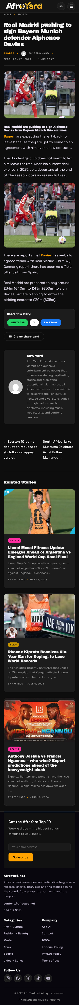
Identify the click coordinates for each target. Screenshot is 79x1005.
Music (8, 940)
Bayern (9, 136)
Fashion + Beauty (16, 933)
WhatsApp (18, 322)
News (13, 644)
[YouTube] (48, 978)
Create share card (26, 336)
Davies (46, 255)
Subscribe (21, 857)
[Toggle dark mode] (61, 6)
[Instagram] (8, 978)
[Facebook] (18, 978)
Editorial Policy (52, 947)
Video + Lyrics (13, 960)
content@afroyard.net (19, 903)
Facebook (51, 322)
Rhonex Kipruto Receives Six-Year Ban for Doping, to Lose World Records (37, 656)
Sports (23, 14)
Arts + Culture (13, 927)
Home (7, 14)
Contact (47, 933)
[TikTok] (38, 978)
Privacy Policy (51, 953)
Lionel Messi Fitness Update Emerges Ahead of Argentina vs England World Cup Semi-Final (39, 552)
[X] (28, 978)
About (46, 927)
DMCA (46, 940)
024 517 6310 (12, 910)
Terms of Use (50, 960)
